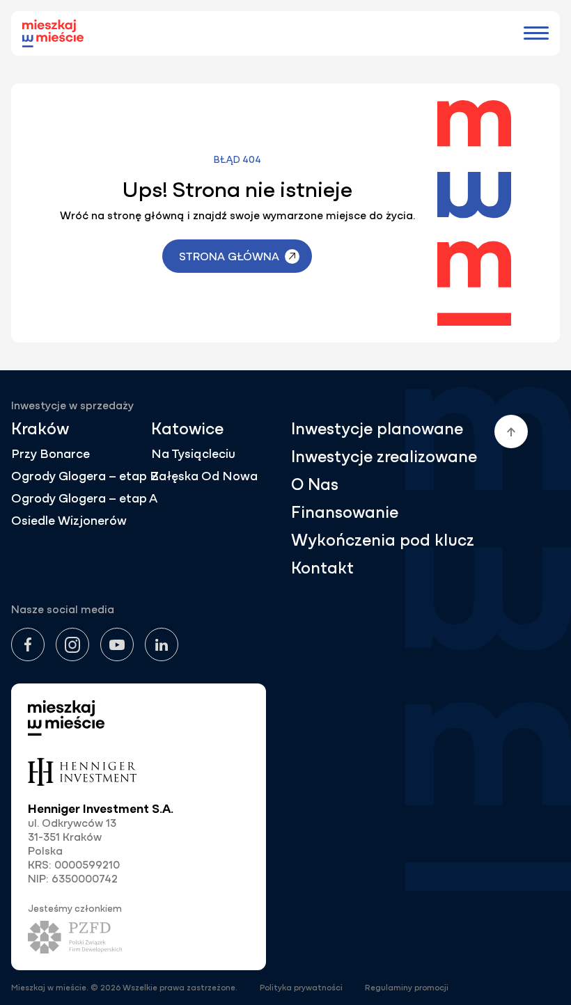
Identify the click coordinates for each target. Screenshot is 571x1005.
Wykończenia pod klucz (382, 540)
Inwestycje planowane (377, 429)
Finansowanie (344, 512)
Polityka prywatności (301, 987)
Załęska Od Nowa (204, 476)
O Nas (314, 484)
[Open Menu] (536, 33)
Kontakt (322, 568)
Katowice (187, 429)
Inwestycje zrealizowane (384, 457)
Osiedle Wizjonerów (69, 521)
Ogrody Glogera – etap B (85, 476)
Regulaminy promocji (406, 987)
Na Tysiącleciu (193, 454)
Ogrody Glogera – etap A (84, 498)
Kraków (40, 429)
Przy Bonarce (50, 454)
